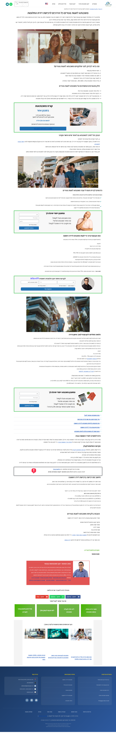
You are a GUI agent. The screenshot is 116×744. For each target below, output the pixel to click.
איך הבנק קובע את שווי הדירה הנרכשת (88, 437)
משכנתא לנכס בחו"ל (68, 703)
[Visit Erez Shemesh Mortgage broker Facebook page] (36, 718)
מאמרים (94, 4)
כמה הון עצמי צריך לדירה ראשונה (90, 445)
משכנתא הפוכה (69, 708)
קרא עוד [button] (97, 311)
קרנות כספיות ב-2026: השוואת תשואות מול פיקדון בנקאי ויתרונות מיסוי (36, 675)
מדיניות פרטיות (87, 730)
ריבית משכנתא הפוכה (61, 598)
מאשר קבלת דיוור (32, 224)
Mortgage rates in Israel (103, 719)
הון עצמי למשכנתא (92, 377)
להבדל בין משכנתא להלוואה (86, 389)
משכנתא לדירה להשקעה (67, 713)
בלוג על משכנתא (94, 9)
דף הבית (100, 9)
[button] (15, 303)
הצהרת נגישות (61, 730)
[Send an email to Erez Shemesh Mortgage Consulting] (7, 4)
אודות (53, 4)
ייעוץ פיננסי (72, 4)
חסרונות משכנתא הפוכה (104, 713)
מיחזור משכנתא (68, 719)
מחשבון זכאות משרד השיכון (79, 553)
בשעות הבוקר (71, 285)
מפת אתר (49, 730)
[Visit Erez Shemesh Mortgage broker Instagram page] (27, 718)
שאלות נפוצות (28, 730)
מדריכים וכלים (62, 4)
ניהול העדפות (49, 740)
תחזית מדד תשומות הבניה (65, 460)
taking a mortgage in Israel (37, 598)
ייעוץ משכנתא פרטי (84, 4)
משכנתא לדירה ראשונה (67, 698)
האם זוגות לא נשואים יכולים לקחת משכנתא (87, 449)
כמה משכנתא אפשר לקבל (92, 433)
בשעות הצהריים (62, 285)
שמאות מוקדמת (50, 598)
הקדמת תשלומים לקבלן (79, 468)
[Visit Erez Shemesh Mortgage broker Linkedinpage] (31, 718)
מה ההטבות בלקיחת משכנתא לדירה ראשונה (87, 441)
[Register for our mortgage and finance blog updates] (26, 4)
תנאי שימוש (74, 730)
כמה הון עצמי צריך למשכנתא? (102, 703)
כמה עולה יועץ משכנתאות (59, 596)
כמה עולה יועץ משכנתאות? (103, 698)
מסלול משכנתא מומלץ (46, 596)
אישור (66, 740)
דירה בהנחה (68, 558)
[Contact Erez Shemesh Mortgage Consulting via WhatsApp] (10, 4)
